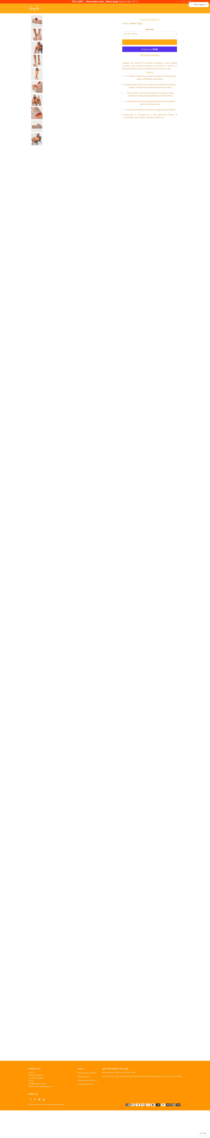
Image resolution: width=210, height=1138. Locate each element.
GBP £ (190, 2)
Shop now (90, 8)
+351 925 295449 (35, 1075)
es (184, 2)
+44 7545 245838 (35, 1078)
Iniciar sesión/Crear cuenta (14, 1135)
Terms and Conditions (87, 1073)
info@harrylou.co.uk (37, 1084)
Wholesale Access (85, 1084)
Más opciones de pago (149, 55)
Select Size (150, 29)
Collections (105, 8)
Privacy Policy (83, 1077)
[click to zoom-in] (110, 19)
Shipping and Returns (87, 1080)
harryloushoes (58, 1104)
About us (120, 8)
